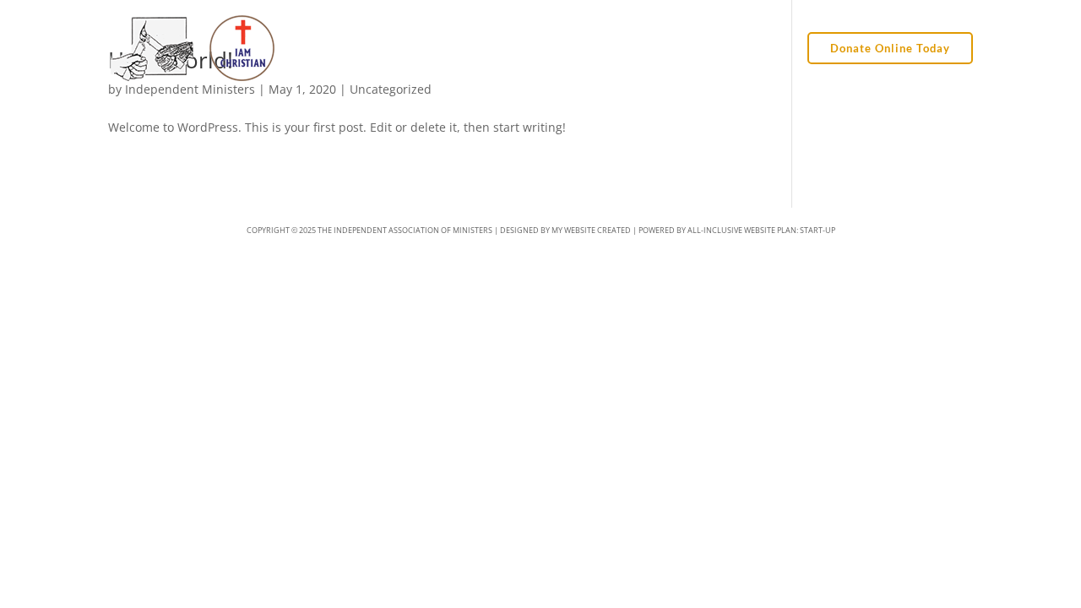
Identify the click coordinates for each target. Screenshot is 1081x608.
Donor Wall (643, 48)
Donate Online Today (890, 48)
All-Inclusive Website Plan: (761, 230)
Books (572, 48)
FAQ (708, 48)
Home (463, 48)
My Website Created (591, 230)
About (518, 48)
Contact (763, 48)
